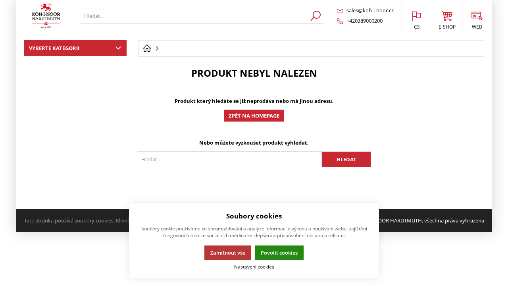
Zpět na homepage (254, 115)
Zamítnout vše (227, 252)
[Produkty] (46, 16)
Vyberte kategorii (54, 48)
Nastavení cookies (254, 266)
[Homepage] (147, 48)
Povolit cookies (279, 252)
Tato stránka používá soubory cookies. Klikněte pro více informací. (101, 220)
